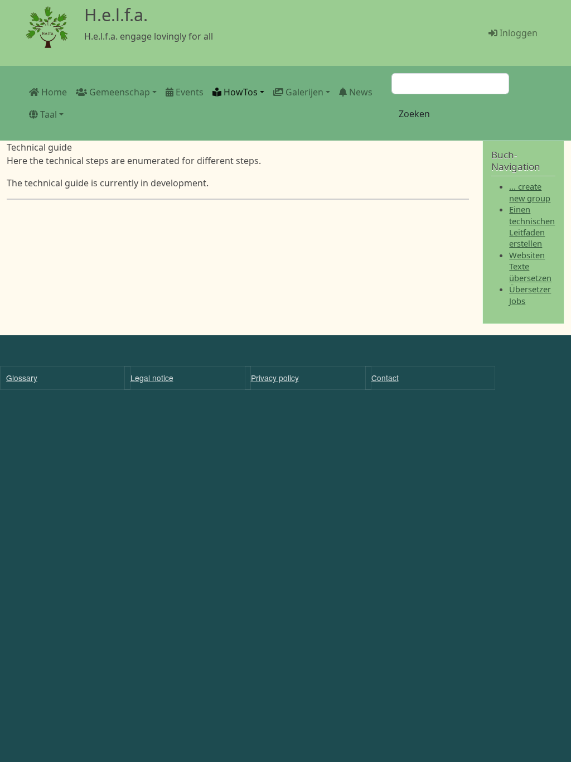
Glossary (21, 377)
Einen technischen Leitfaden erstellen (532, 226)
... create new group (529, 192)
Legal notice (151, 377)
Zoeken (414, 114)
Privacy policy (275, 377)
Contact (385, 377)
